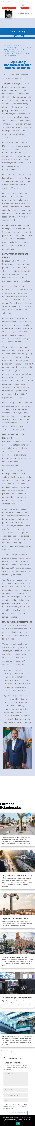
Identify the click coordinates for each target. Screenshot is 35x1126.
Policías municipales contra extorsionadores (16, 838)
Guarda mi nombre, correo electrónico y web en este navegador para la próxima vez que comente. (15, 1106)
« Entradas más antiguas (7, 1051)
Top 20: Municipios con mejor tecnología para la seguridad (17, 876)
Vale (18, 1123)
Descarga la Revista (9, 8)
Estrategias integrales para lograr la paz (14, 957)
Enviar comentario (18, 1113)
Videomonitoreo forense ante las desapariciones (17, 1037)
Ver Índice (25, 8)
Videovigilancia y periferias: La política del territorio (15, 919)
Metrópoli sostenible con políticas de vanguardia (17, 997)
